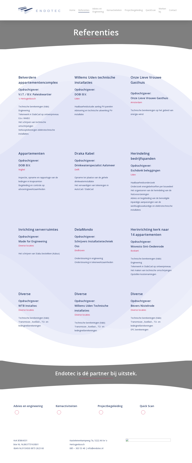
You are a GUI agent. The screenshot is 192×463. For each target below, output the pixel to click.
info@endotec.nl (95, 448)
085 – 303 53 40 (77, 448)
